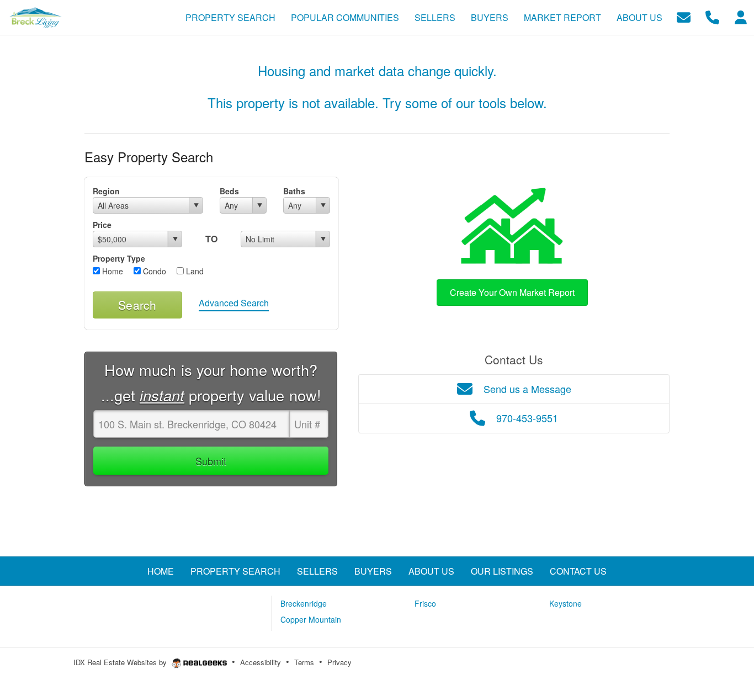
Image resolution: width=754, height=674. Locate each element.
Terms (304, 662)
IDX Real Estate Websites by (121, 662)
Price (102, 224)
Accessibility (260, 662)
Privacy (339, 662)
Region (106, 191)
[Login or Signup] (741, 16)
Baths (294, 191)
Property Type (119, 258)
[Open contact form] (684, 16)
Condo (153, 271)
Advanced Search (234, 302)
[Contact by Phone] (712, 16)
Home (111, 271)
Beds (229, 191)
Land (194, 271)
